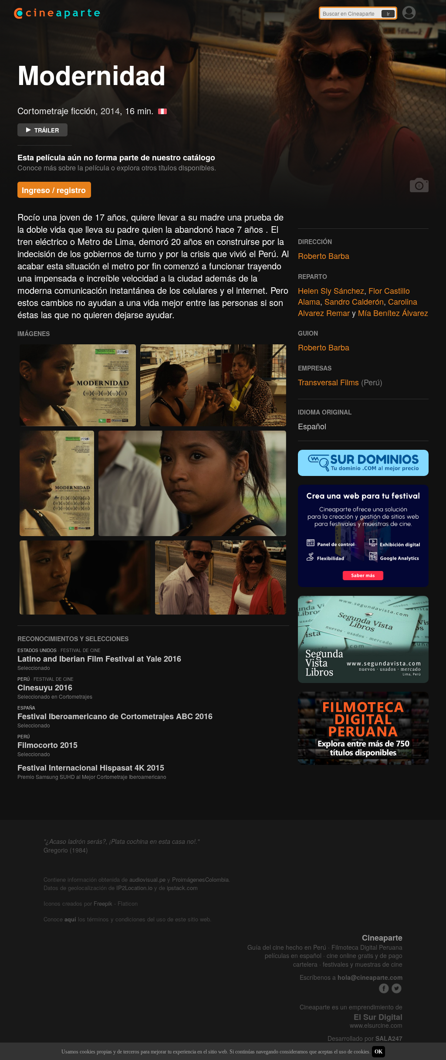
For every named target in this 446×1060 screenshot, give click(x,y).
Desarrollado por (365, 1038)
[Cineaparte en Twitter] (396, 988)
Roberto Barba (323, 255)
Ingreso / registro (54, 190)
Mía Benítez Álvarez (393, 312)
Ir (388, 14)
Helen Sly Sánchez (331, 290)
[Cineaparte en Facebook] (383, 988)
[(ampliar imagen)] (78, 385)
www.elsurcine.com (376, 1025)
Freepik (103, 903)
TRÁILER (46, 130)
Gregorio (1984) (66, 850)
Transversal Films (328, 381)
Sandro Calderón (354, 301)
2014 (110, 110)
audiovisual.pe (147, 879)
